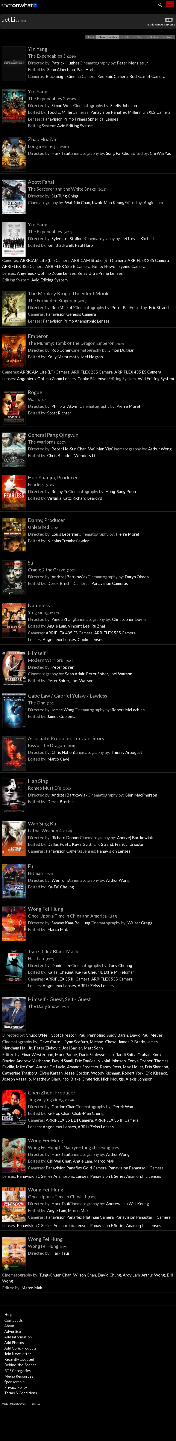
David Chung (109, 1274)
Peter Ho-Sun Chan (69, 448)
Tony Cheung (120, 965)
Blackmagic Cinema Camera (71, 76)
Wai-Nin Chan (77, 202)
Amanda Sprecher (82, 1066)
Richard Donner (66, 837)
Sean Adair (74, 673)
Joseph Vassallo (16, 1078)
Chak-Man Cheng (88, 1113)
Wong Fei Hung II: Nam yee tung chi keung (74, 1147)
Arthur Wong (160, 448)
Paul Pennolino (91, 1035)
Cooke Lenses (90, 639)
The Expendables (50, 231)
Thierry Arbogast (126, 752)
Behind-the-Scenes (20, 1365)
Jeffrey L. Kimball (138, 238)
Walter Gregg (140, 922)
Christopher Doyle (129, 619)
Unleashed (43, 527)
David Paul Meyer (146, 1035)
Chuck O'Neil (38, 1035)
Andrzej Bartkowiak (70, 576)
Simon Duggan (121, 350)
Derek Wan (122, 1106)
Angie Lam (153, 202)
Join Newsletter (17, 1353)
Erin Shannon (156, 1066)
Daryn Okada (137, 576)
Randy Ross (110, 1066)
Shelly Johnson (123, 105)
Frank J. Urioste (129, 844)
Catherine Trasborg (20, 1072)
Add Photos (14, 1342)
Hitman (40, 873)
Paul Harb (85, 69)
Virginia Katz (59, 498)
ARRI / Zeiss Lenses (96, 985)
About (9, 1326)
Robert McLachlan (128, 709)
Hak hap (41, 958)
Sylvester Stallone (68, 238)
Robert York (133, 1072)
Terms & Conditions (20, 1393)
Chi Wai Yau (160, 153)
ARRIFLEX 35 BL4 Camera (69, 1120)
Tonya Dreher (139, 1060)
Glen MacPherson (141, 794)
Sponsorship (14, 1382)
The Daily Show (48, 1006)
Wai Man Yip (99, 448)
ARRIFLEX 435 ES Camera (137, 371)
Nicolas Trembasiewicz (68, 540)
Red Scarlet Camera (147, 76)
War (37, 399)
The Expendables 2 (52, 98)
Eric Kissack (156, 1072)
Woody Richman (105, 1072)
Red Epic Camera (112, 76)
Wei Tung (60, 880)
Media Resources (18, 1376)
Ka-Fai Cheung (60, 886)
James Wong (63, 709)
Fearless (41, 484)
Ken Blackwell (60, 245)
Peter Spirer (63, 667)
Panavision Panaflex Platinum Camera (80, 1217)
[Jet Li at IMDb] (169, 20)
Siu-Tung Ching (65, 195)
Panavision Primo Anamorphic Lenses (76, 320)
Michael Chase (103, 1041)
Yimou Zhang (63, 619)
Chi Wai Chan (59, 1160)
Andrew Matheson (33, 1060)
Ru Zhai (98, 625)
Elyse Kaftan (51, 1072)
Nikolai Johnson (111, 1060)
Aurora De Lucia (50, 1066)
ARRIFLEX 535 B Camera (67, 266)
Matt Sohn (93, 1047)
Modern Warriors (50, 660)
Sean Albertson (61, 69)
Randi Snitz (125, 1054)
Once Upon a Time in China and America (72, 915)
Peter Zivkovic (47, 1047)
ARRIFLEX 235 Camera (148, 260)
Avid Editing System (75, 125)
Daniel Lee (61, 965)
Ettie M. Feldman (119, 972)
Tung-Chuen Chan (55, 1274)
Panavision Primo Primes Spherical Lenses (80, 119)
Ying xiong (43, 612)
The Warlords (47, 441)
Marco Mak (57, 929)
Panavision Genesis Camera (71, 314)
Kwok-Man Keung (108, 202)
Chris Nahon (63, 752)
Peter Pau (120, 307)
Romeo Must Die (49, 788)
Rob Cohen (61, 350)
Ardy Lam (131, 1274)
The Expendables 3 (52, 55)
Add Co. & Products (20, 1348)
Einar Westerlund (37, 1054)
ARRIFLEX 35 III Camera (68, 978)
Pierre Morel (128, 406)
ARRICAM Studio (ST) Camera (98, 260)
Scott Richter (59, 412)
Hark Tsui (60, 153)
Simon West (62, 105)
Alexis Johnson (139, 1078)
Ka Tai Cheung (60, 972)
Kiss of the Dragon (51, 745)
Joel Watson (121, 673)
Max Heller (133, 1066)
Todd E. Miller (60, 112)
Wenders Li (84, 455)
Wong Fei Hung (48, 1246)
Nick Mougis (112, 1078)
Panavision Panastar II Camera (136, 1167)
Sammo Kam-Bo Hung (71, 922)
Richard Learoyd (87, 498)
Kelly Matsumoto (63, 356)
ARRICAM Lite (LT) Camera (45, 260)
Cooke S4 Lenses (92, 378)
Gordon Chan (63, 1106)
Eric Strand (159, 307)
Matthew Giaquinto (51, 1078)
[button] (91, 37)
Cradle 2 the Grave (52, 569)
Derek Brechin (60, 583)
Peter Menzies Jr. (133, 62)
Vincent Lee (79, 625)
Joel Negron (91, 356)
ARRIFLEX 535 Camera (115, 632)
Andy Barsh (117, 1035)
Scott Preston (64, 1035)
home (143, 14)
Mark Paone (66, 1054)
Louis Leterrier (65, 534)
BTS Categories (17, 1370)
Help (8, 1314)
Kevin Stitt (82, 844)
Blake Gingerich (84, 1078)
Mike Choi (25, 1066)
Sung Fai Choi (118, 153)
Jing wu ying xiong (51, 1099)
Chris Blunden (60, 455)
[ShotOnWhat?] (19, 7)
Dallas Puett (58, 844)
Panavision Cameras (109, 583)
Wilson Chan (84, 1274)
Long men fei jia (48, 146)
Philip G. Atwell (65, 406)
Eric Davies (85, 1060)
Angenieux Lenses (59, 639)
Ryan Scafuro (76, 1041)
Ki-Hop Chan (58, 1113)
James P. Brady (131, 1041)
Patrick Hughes (66, 62)
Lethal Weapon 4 (50, 830)
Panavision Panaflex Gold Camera (76, 1167)
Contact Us (13, 1320)
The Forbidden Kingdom (57, 300)
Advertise (12, 1331)
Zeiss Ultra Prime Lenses (100, 273)
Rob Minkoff (63, 307)
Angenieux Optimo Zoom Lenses (46, 273)
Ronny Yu (60, 491)
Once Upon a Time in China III (62, 1196)
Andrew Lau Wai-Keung (127, 1203)
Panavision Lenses (113, 851)
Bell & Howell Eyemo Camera (118, 266)
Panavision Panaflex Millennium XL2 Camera (130, 112)
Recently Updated (19, 1359)
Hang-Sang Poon (120, 491)
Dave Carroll (50, 1041)
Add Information (18, 1337)
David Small (62, 1060)
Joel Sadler (72, 1047)
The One (42, 702)
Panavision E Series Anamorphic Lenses (125, 1176)
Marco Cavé (58, 758)
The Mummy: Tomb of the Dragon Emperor (76, 343)
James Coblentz (61, 716)
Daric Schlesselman (96, 1054)
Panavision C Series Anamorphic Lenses (52, 1176)
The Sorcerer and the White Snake (67, 188)
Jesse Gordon (76, 1072)
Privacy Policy (15, 1387)
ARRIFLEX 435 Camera (23, 266)
